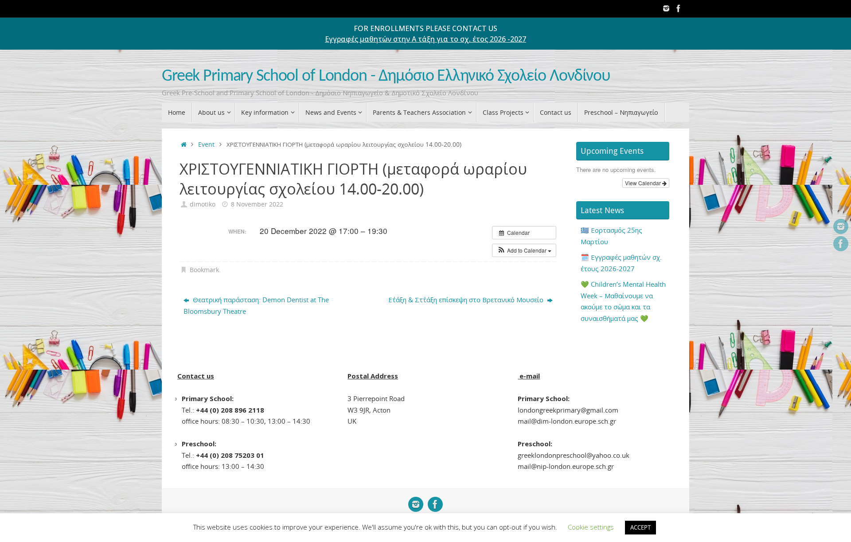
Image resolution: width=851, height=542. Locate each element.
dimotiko (202, 204)
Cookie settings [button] (591, 527)
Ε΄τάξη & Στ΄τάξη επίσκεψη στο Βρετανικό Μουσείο (466, 299)
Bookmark (204, 270)
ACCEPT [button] (640, 527)
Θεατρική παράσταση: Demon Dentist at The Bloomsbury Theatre (256, 305)
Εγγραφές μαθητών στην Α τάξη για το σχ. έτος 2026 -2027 (425, 39)
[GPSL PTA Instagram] (666, 8)
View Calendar (643, 183)
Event (206, 144)
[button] (524, 250)
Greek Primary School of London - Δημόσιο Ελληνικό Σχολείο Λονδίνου (386, 76)
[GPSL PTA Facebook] (678, 8)
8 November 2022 (257, 204)
